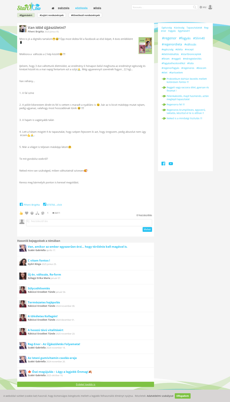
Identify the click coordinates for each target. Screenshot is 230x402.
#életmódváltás (170, 54)
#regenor (169, 38)
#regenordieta (172, 44)
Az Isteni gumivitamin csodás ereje (52, 358)
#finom (166, 58)
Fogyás (172, 30)
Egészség (63, 8)
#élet (164, 72)
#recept (189, 49)
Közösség (81, 8)
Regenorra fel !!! (176, 104)
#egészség (167, 49)
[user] (210, 7)
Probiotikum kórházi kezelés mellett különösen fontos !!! (187, 80)
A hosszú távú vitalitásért (45, 330)
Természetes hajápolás (44, 302)
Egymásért (184, 30)
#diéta (179, 49)
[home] (52, 8)
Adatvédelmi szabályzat (160, 395)
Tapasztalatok (194, 27)
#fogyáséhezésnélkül (173, 63)
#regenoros (187, 68)
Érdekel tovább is (85, 384)
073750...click (54, 204)
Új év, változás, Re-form (44, 274)
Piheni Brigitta (36, 31)
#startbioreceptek (191, 54)
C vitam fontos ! (39, 260)
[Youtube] (170, 164)
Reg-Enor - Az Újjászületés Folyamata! (54, 344)
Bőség (97, 8)
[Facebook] (163, 164)
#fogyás (185, 38)
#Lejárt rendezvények (52, 15)
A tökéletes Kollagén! (43, 316)
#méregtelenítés (192, 58)
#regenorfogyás (170, 68)
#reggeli (176, 58)
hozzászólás (144, 215)
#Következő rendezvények (85, 15)
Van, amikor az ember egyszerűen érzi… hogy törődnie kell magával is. (77, 247)
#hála (190, 63)
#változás (190, 44)
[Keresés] (195, 7)
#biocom (201, 68)
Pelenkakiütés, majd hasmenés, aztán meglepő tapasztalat (188, 97)
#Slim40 (199, 38)
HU (204, 7)
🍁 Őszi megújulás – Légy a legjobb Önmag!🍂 (60, 372)
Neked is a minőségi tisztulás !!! (184, 118)
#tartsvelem (176, 72)
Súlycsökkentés (39, 288)
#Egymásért (26, 15)
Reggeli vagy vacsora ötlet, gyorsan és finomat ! (188, 89)
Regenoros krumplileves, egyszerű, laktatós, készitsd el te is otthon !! (186, 111)
